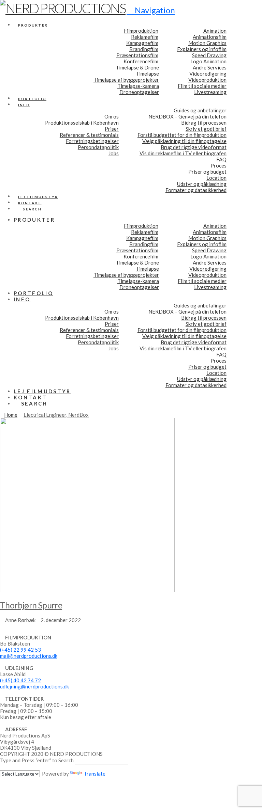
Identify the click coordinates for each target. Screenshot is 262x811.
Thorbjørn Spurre (31, 605)
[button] (151, 10)
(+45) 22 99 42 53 (20, 650)
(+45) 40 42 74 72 (20, 680)
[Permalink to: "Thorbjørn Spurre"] (87, 590)
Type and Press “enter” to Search (37, 760)
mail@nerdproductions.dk (28, 656)
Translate (94, 773)
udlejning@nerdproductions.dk (34, 686)
